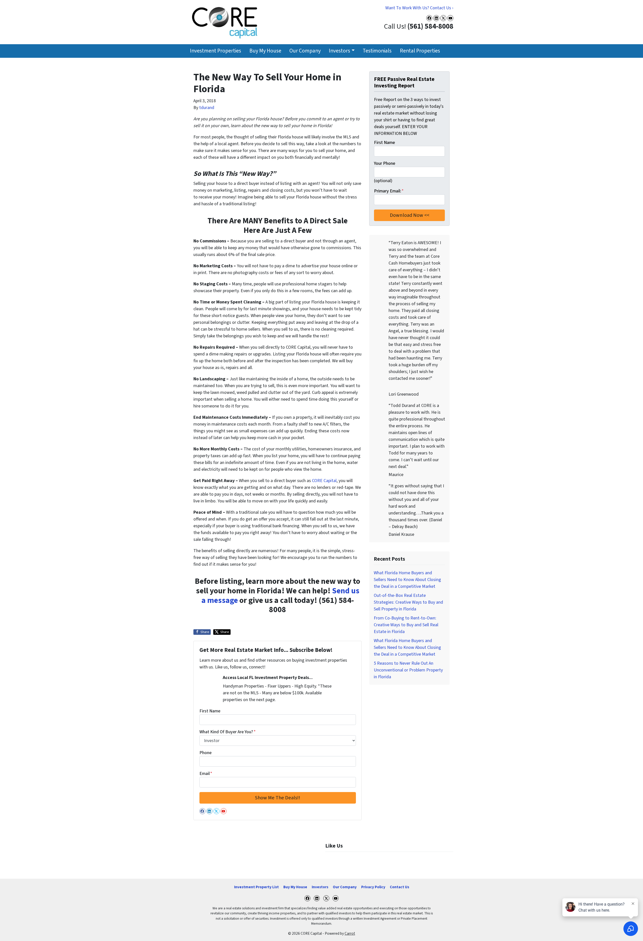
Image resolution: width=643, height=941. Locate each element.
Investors (339, 51)
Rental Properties (420, 51)
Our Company (305, 51)
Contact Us (399, 887)
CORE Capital (324, 481)
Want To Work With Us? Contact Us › (419, 8)
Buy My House (265, 51)
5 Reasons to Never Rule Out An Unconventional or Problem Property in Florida (408, 670)
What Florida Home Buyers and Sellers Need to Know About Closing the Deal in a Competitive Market (407, 580)
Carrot (350, 933)
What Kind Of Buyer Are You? (227, 732)
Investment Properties (215, 51)
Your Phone (384, 163)
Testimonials (377, 51)
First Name (209, 711)
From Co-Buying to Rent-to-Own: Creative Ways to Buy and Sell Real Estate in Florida (406, 625)
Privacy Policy (373, 887)
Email (205, 773)
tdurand (206, 107)
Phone (205, 753)
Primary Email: (389, 191)
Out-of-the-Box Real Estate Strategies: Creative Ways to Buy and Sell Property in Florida (408, 602)
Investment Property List (256, 887)
